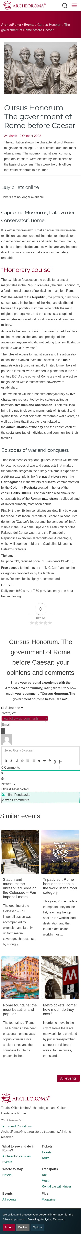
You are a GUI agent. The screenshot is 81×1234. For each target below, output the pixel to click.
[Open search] (64, 5)
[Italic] (11, 760)
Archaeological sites (16, 1156)
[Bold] (6, 760)
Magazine (48, 1199)
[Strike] (22, 760)
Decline (23, 1227)
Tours (45, 1158)
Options (37, 1227)
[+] (60, 761)
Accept (9, 1227)
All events (68, 1078)
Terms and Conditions (16, 1126)
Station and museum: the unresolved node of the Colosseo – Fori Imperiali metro (19, 888)
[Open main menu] (74, 6)
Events (29, 24)
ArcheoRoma (11, 24)
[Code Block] (44, 760)
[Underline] (17, 760)
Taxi (44, 1175)
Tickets (47, 1152)
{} (55, 761)
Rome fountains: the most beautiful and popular (20, 1009)
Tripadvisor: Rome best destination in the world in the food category (60, 886)
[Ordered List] (28, 760)
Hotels (6, 1175)
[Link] (50, 760)
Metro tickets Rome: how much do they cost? (60, 1009)
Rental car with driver (56, 1186)
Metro (46, 1180)
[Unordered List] (33, 760)
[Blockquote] (39, 760)
